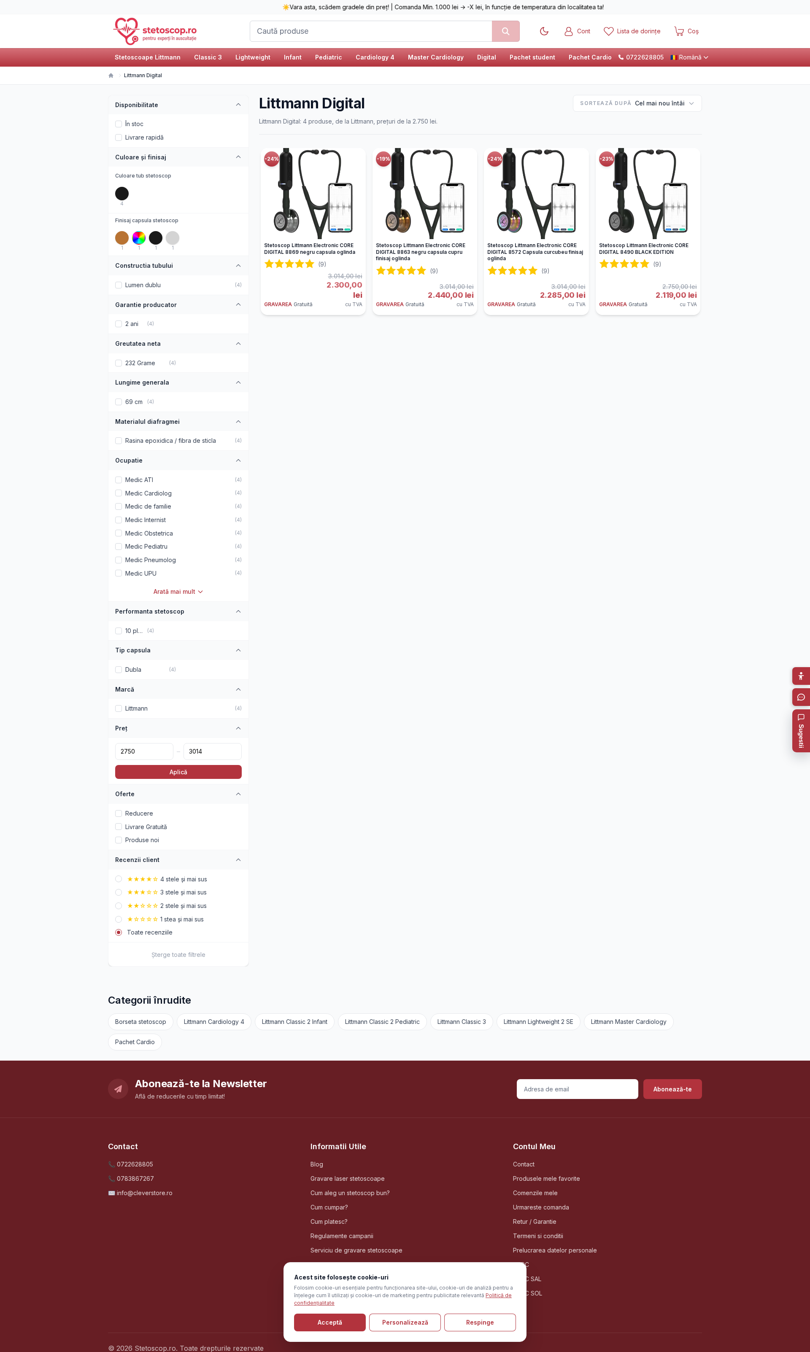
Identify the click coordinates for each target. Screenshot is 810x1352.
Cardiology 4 (375, 57)
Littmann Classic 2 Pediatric (382, 1021)
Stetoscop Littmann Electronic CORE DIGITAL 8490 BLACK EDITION (643, 248)
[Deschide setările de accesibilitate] (801, 676)
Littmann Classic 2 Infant (294, 1021)
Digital (486, 57)
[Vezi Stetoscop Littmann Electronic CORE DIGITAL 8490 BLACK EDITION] (648, 193)
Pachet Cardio (590, 57)
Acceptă (330, 1322)
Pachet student (532, 57)
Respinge (480, 1322)
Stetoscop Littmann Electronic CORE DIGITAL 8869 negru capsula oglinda (309, 248)
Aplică (178, 772)
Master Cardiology (436, 57)
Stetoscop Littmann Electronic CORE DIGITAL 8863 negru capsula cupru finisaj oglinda (420, 251)
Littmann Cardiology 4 (214, 1021)
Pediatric (328, 57)
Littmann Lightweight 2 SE (538, 1021)
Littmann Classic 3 (461, 1021)
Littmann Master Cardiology (629, 1021)
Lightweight (252, 57)
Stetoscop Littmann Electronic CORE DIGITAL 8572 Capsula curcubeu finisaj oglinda (535, 251)
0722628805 (645, 57)
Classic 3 (208, 57)
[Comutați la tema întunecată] (544, 31)
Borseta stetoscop (140, 1021)
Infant (293, 57)
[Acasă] (111, 75)
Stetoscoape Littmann (148, 57)
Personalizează (405, 1322)
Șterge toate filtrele (178, 954)
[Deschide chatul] (801, 697)
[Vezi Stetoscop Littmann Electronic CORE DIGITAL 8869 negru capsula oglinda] (313, 193)
